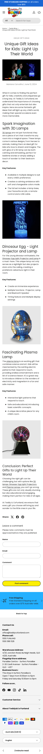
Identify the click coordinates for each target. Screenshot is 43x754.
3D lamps (6, 132)
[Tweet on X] (12, 517)
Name (5, 539)
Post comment (21, 583)
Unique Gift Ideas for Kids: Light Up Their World (19, 30)
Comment (7, 562)
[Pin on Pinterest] (22, 517)
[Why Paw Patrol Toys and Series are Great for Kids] (3, 750)
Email (4, 551)
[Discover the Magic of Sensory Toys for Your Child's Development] (39, 750)
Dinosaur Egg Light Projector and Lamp (20, 258)
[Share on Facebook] (17, 517)
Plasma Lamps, (13, 487)
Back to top (21, 613)
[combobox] (21, 20)
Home (4, 28)
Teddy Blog (13, 28)
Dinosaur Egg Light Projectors (22, 484)
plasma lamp (12, 361)
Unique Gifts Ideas (21, 38)
